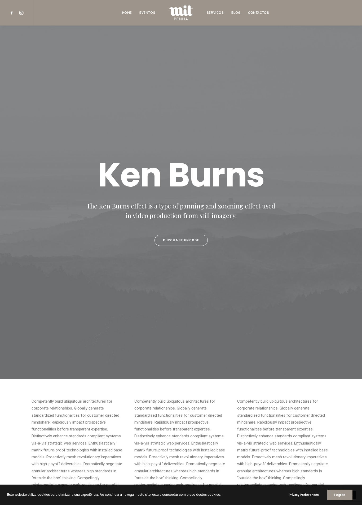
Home (127, 13)
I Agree (339, 495)
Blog (236, 13)
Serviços (215, 13)
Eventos (147, 13)
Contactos (258, 13)
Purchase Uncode (181, 240)
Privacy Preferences (304, 495)
